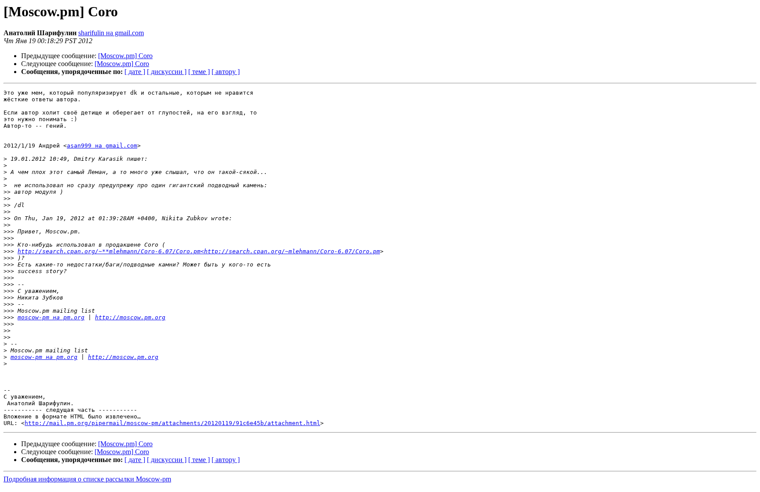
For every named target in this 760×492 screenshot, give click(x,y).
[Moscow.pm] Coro (125, 55)
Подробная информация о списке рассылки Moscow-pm (87, 479)
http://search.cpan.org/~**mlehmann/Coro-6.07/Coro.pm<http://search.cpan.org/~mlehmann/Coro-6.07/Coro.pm (199, 251)
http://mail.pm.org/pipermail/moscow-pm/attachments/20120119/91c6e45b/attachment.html (172, 423)
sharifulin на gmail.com (111, 33)
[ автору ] (226, 71)
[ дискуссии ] (166, 71)
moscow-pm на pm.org (51, 317)
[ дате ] (134, 71)
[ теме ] (199, 71)
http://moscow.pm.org (130, 317)
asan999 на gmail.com (102, 145)
